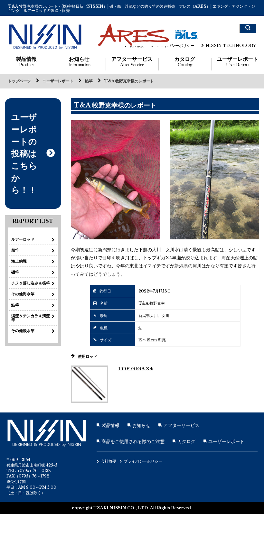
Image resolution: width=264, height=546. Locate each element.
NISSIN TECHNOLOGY (231, 45)
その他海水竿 (22, 294)
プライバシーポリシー (175, 45)
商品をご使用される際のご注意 (132, 441)
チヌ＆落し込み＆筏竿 (30, 283)
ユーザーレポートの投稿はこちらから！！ (24, 153)
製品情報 (26, 62)
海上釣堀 (19, 261)
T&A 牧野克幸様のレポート (129, 81)
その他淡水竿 (22, 330)
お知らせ (79, 62)
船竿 (15, 250)
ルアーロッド (22, 239)
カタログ (184, 62)
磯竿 (15, 272)
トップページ (19, 81)
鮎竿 (89, 81)
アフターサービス (132, 62)
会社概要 (137, 45)
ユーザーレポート (237, 62)
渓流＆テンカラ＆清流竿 (30, 317)
